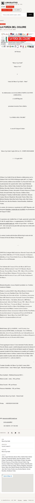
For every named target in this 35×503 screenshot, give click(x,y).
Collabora (17, 9)
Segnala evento (7, 9)
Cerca (30, 14)
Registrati (10, 6)
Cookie (25, 500)
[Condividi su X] (11, 432)
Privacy (20, 500)
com (13, 223)
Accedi (3, 6)
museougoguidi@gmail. (6, 223)
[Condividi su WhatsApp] (15, 432)
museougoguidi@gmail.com (10, 418)
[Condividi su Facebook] (8, 432)
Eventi (2, 20)
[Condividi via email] (19, 432)
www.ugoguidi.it (8, 422)
